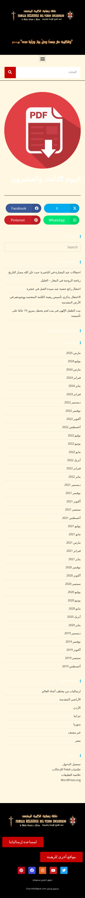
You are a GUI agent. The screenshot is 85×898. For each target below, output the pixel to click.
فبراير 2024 (73, 377)
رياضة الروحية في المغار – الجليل (61, 280)
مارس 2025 (73, 353)
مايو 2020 (75, 608)
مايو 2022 (75, 452)
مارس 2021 (73, 542)
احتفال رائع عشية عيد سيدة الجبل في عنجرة (54, 289)
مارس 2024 (73, 369)
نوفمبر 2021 (73, 493)
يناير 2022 (74, 476)
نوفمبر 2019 (73, 641)
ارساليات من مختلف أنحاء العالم (61, 691)
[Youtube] (53, 870)
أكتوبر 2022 (73, 419)
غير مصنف (74, 732)
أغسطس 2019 (71, 666)
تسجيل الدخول (72, 764)
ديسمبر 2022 (72, 402)
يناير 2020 (74, 625)
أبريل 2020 (74, 617)
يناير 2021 (74, 559)
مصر (78, 740)
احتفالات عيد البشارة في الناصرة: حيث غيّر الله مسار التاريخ (44, 272)
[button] (42, 58)
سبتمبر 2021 (73, 509)
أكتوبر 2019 (73, 650)
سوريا (77, 724)
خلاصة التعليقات (71, 775)
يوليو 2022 (74, 435)
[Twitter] (64, 870)
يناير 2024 (74, 386)
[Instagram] (42, 870)
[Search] (10, 72)
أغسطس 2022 (71, 427)
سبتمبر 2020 (73, 584)
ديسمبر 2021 (72, 485)
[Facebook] (32, 870)
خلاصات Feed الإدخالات (66, 769)
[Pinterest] (21, 870)
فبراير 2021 (73, 551)
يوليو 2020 (74, 592)
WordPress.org (71, 780)
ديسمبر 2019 (72, 633)
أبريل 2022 (74, 460)
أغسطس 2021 (71, 518)
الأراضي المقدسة (70, 699)
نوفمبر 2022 (73, 411)
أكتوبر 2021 (73, 501)
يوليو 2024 (74, 361)
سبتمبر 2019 (73, 658)
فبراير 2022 (73, 468)
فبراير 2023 (73, 394)
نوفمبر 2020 (73, 567)
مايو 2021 (75, 534)
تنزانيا (77, 716)
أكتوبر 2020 (73, 575)
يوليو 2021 (74, 526)
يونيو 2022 (74, 443)
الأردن (77, 708)
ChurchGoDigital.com (36, 889)
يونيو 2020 (74, 600)
